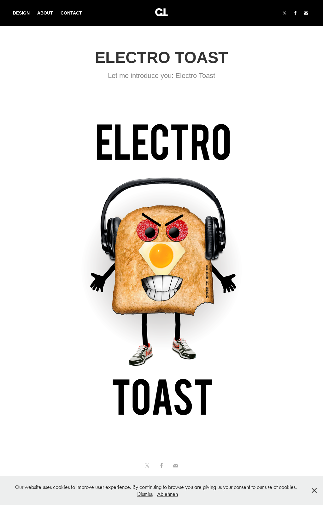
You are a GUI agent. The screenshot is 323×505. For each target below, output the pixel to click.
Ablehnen (167, 493)
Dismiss (145, 493)
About (45, 12)
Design (21, 12)
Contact (71, 12)
